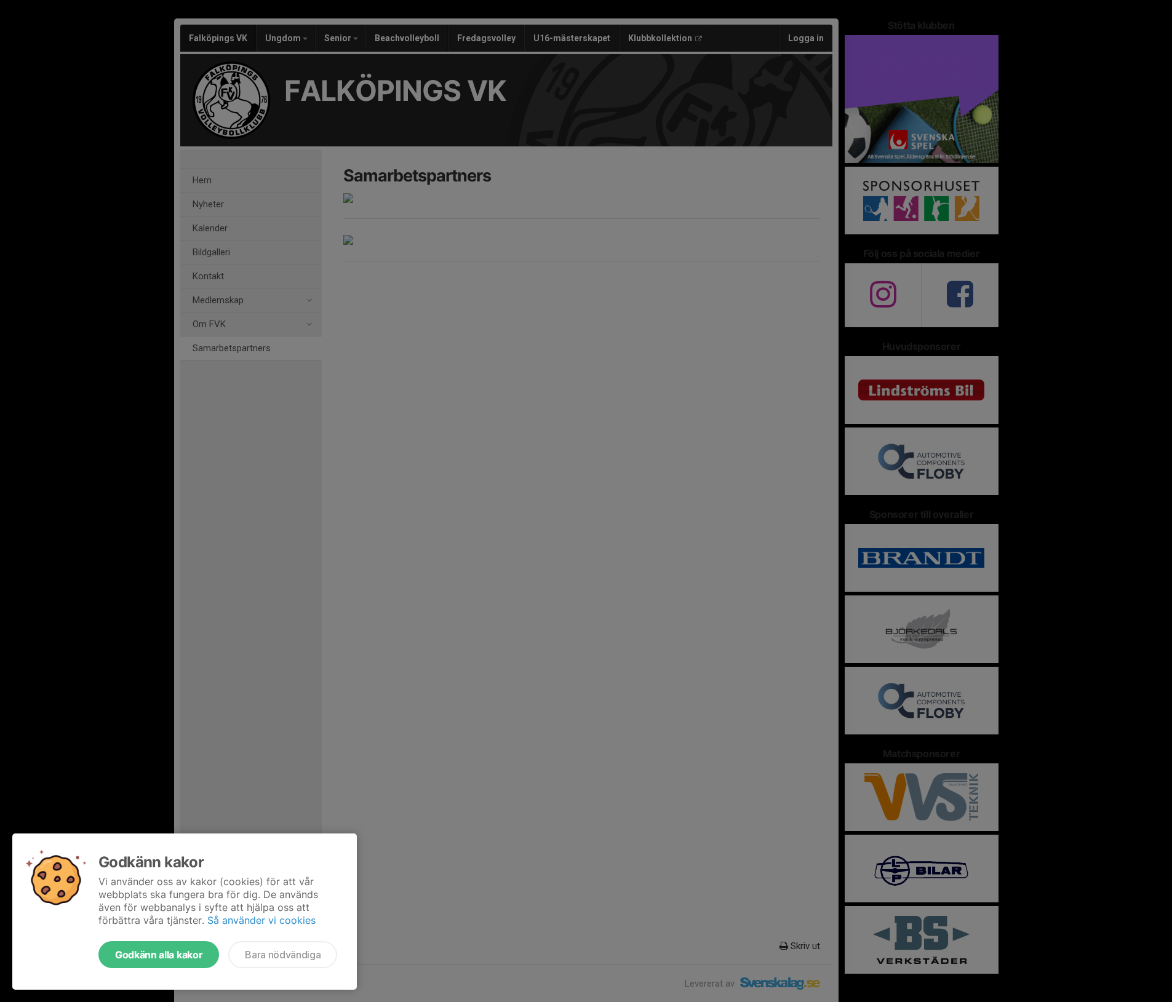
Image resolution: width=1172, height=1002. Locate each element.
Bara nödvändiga (283, 954)
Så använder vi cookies (261, 920)
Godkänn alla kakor (158, 954)
